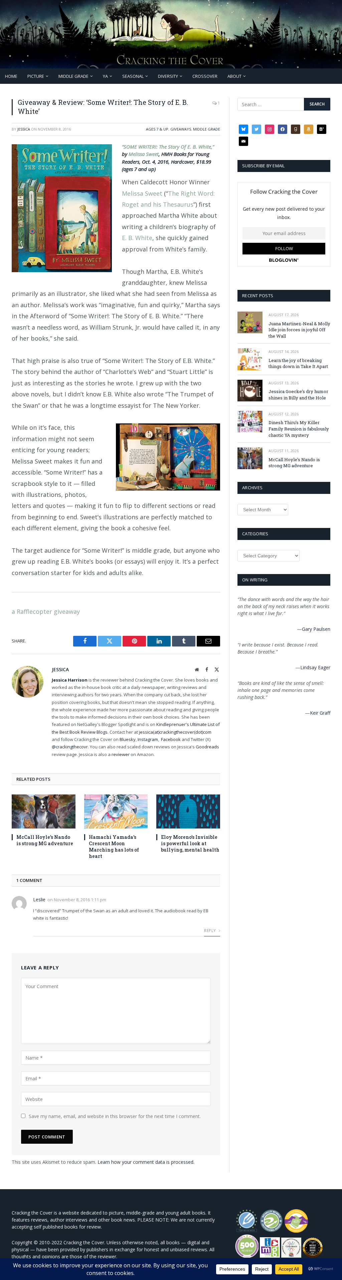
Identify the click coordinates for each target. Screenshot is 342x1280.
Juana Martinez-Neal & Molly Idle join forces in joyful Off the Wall (299, 330)
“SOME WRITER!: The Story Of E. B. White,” (168, 146)
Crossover (204, 76)
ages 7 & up (157, 129)
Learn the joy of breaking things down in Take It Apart (298, 363)
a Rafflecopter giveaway (46, 611)
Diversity (168, 76)
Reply (210, 930)
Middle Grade (73, 76)
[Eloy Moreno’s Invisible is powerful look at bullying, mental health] (188, 811)
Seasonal (133, 76)
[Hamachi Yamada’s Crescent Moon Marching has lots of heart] (116, 811)
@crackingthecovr (70, 747)
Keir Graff (320, 713)
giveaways (180, 129)
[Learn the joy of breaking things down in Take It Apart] (250, 359)
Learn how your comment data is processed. (146, 1162)
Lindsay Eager (315, 667)
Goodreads (207, 747)
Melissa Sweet (144, 154)
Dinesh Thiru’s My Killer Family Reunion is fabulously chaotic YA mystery (299, 428)
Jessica (23, 129)
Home (11, 76)
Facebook (171, 739)
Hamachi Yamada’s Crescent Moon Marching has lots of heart (114, 846)
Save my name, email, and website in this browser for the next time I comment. (115, 1116)
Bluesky (128, 739)
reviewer (120, 754)
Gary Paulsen (316, 629)
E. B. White (137, 238)
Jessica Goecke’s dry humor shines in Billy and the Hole (298, 394)
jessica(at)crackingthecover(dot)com (175, 732)
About (234, 76)
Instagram (148, 739)
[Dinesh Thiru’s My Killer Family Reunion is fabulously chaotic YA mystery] (250, 421)
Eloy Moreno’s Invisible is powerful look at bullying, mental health (190, 843)
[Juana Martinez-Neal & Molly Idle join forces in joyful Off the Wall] (250, 322)
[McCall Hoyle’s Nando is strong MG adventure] (43, 811)
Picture (35, 76)
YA (105, 76)
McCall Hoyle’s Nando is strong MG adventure (44, 840)
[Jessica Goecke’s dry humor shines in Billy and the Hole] (250, 390)
